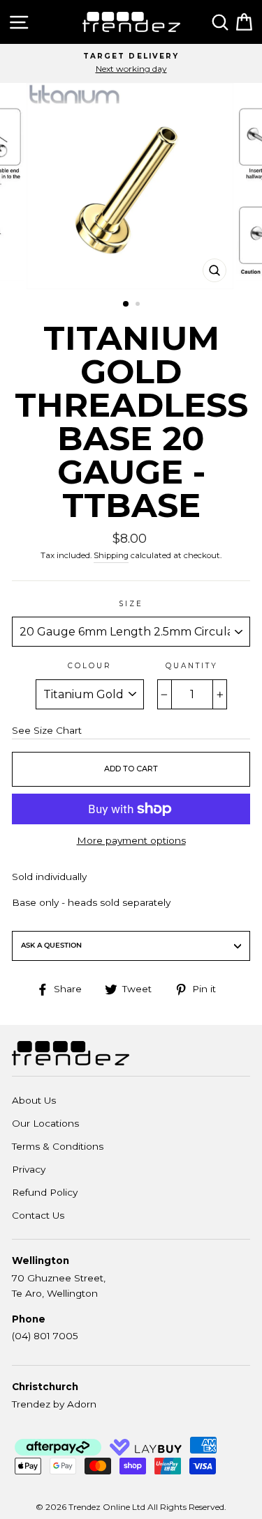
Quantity (192, 665)
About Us (34, 1100)
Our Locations (45, 1123)
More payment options (131, 840)
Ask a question (51, 945)
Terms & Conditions (57, 1146)
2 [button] (139, 305)
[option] (131, 63)
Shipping (111, 555)
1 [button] (126, 304)
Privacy (28, 1169)
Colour (89, 665)
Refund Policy (45, 1192)
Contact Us (38, 1215)
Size (131, 603)
